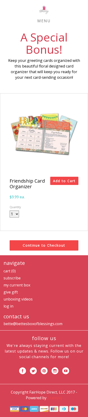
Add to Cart (64, 181)
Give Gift (11, 292)
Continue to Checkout (44, 245)
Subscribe (12, 278)
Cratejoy (54, 397)
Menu (44, 20)
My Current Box (17, 285)
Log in (8, 306)
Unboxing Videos (18, 299)
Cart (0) (10, 271)
